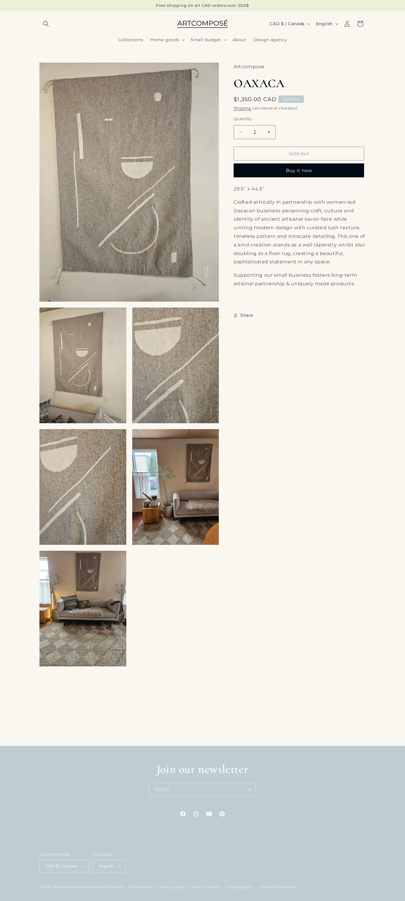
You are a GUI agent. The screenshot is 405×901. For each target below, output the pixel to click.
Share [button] (246, 315)
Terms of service (205, 887)
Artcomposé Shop (70, 887)
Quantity (243, 118)
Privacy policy (172, 887)
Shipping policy (240, 887)
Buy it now (299, 170)
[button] (45, 23)
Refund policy (141, 887)
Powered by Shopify (105, 887)
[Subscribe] (249, 790)
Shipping (242, 108)
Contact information (278, 887)
